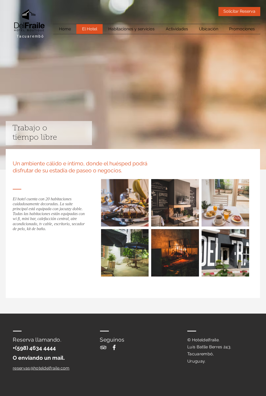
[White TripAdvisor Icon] (103, 347)
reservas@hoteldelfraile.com (41, 368)
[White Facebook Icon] (114, 347)
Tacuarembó (30, 36)
